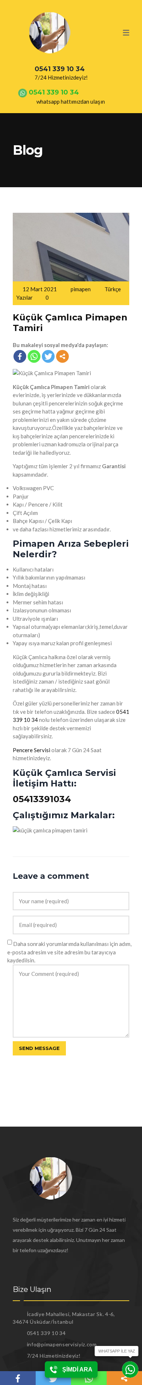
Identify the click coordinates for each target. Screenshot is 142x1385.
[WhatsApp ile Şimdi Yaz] (130, 1369)
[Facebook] (19, 356)
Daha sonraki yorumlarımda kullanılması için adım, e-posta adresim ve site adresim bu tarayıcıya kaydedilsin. (69, 952)
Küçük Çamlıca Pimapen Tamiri (70, 322)
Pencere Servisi (31, 750)
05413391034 (42, 799)
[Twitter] (48, 356)
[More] (62, 356)
